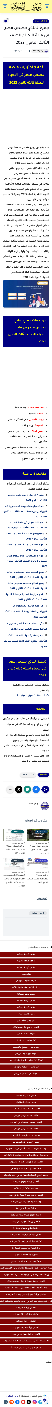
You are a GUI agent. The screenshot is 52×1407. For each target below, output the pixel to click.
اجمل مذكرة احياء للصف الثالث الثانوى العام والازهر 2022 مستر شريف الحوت (25, 641)
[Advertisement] (26, 120)
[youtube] (23, 1402)
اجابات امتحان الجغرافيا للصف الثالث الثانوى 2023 (38, 879)
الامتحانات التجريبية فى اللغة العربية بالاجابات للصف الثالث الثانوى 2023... (14, 881)
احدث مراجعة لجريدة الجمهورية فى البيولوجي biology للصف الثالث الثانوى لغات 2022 (25, 511)
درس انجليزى (11, 1396)
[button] (36, 789)
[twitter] (29, 1402)
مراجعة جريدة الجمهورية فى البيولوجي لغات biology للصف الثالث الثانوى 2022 (26, 612)
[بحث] (5, 6)
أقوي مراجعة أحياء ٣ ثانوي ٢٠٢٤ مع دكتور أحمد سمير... (39, 850)
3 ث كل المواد (41, 21)
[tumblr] (6, 1402)
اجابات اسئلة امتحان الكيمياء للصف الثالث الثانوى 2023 (15, 850)
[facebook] (17, 1402)
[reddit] (11, 1402)
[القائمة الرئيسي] (47, 6)
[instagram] (34, 1402)
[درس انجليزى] (26, 6)
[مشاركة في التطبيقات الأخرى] (10, 789)
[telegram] (40, 1402)
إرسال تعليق (38, 913)
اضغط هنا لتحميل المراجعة (33, 695)
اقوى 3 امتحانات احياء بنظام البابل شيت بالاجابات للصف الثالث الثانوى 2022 (26, 561)
